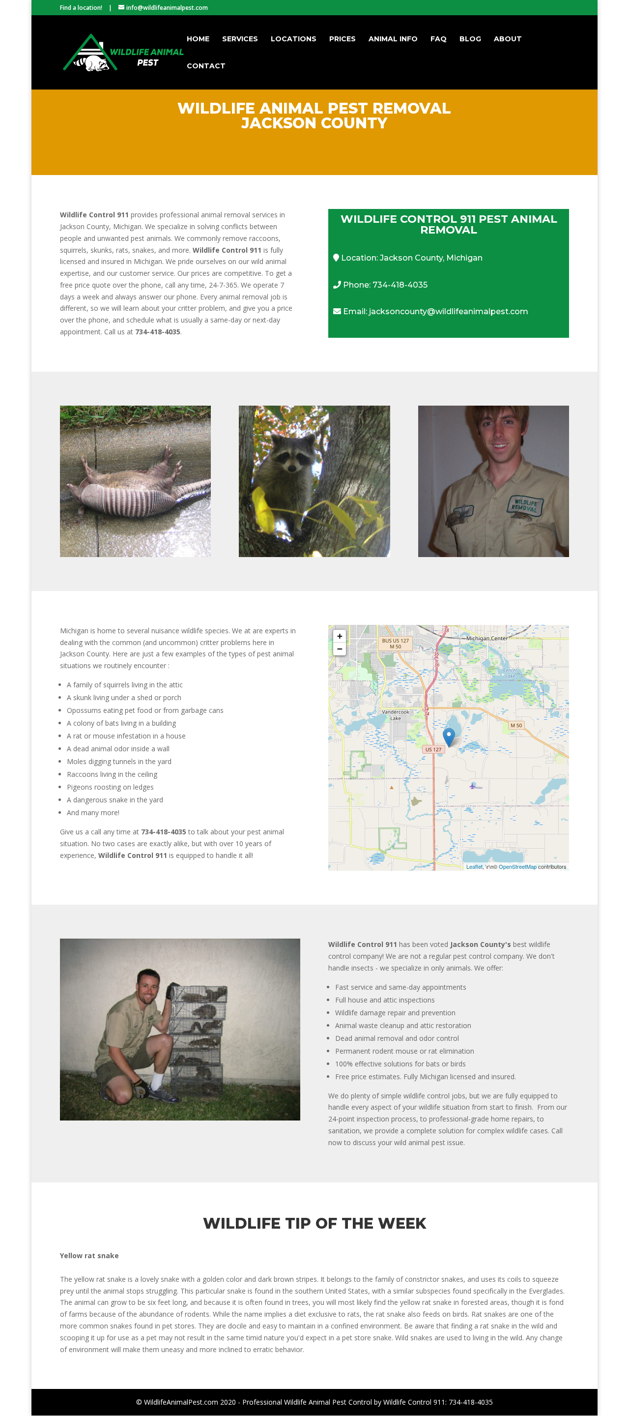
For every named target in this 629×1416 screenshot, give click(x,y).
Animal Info (393, 39)
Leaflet (474, 866)
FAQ (438, 39)
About (508, 39)
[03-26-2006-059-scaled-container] (180, 1117)
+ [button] (340, 636)
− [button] (340, 649)
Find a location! (81, 7)
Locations (293, 39)
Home (198, 39)
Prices (342, 39)
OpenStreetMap (518, 866)
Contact (206, 66)
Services (240, 39)
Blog (470, 39)
